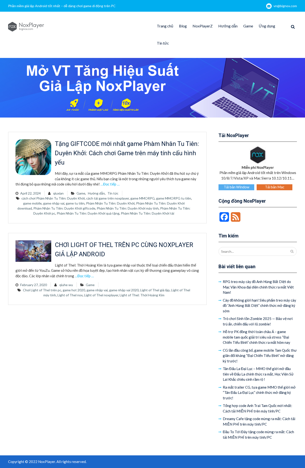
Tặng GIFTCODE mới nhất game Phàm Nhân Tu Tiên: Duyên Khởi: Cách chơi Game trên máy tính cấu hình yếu (127, 153)
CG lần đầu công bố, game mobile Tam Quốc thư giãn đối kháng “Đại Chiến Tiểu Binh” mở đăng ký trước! (260, 355)
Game (248, 26)
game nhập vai (53, 203)
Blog (183, 26)
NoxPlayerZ (203, 26)
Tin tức (163, 43)
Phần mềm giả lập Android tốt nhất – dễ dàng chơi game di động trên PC (62, 6)
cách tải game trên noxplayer (107, 198)
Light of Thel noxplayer (101, 295)
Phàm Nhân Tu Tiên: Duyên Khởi (110, 203)
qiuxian (58, 193)
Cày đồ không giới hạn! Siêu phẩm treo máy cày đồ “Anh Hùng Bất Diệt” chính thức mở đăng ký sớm (259, 305)
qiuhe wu (66, 285)
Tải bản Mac (274, 187)
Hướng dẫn (228, 26)
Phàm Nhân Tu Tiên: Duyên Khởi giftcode (64, 208)
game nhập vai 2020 (124, 290)
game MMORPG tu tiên (173, 198)
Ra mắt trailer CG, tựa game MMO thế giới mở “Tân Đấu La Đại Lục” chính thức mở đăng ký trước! (259, 392)
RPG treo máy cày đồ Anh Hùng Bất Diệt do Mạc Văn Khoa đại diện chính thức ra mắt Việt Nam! (258, 286)
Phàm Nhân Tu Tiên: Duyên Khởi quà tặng (88, 213)
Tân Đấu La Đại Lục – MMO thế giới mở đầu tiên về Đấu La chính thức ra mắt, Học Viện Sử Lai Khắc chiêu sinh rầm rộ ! (258, 373)
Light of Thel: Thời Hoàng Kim (142, 295)
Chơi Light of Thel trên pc (42, 290)
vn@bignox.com (285, 6)
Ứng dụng (267, 26)
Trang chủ (165, 26)
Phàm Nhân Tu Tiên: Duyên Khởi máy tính (128, 208)
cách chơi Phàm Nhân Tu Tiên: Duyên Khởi (53, 198)
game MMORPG (142, 198)
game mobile (32, 203)
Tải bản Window (236, 187)
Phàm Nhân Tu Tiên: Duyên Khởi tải (147, 213)
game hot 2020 (74, 290)
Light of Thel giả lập (155, 290)
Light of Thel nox (70, 295)
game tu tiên (75, 203)
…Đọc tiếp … (110, 184)
